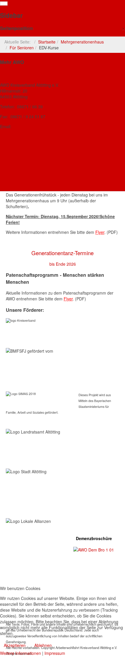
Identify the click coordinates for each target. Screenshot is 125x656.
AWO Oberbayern (17, 166)
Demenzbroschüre (94, 538)
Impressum (54, 653)
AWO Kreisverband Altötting (28, 74)
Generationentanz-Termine (62, 253)
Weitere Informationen (20, 653)
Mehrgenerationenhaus (82, 42)
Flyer (99, 232)
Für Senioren (22, 48)
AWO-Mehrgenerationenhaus (28, 136)
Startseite (47, 42)
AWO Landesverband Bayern (28, 156)
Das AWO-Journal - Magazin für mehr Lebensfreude (51, 146)
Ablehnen (43, 645)
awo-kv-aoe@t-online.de (35, 126)
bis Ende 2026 (62, 264)
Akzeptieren (15, 645)
